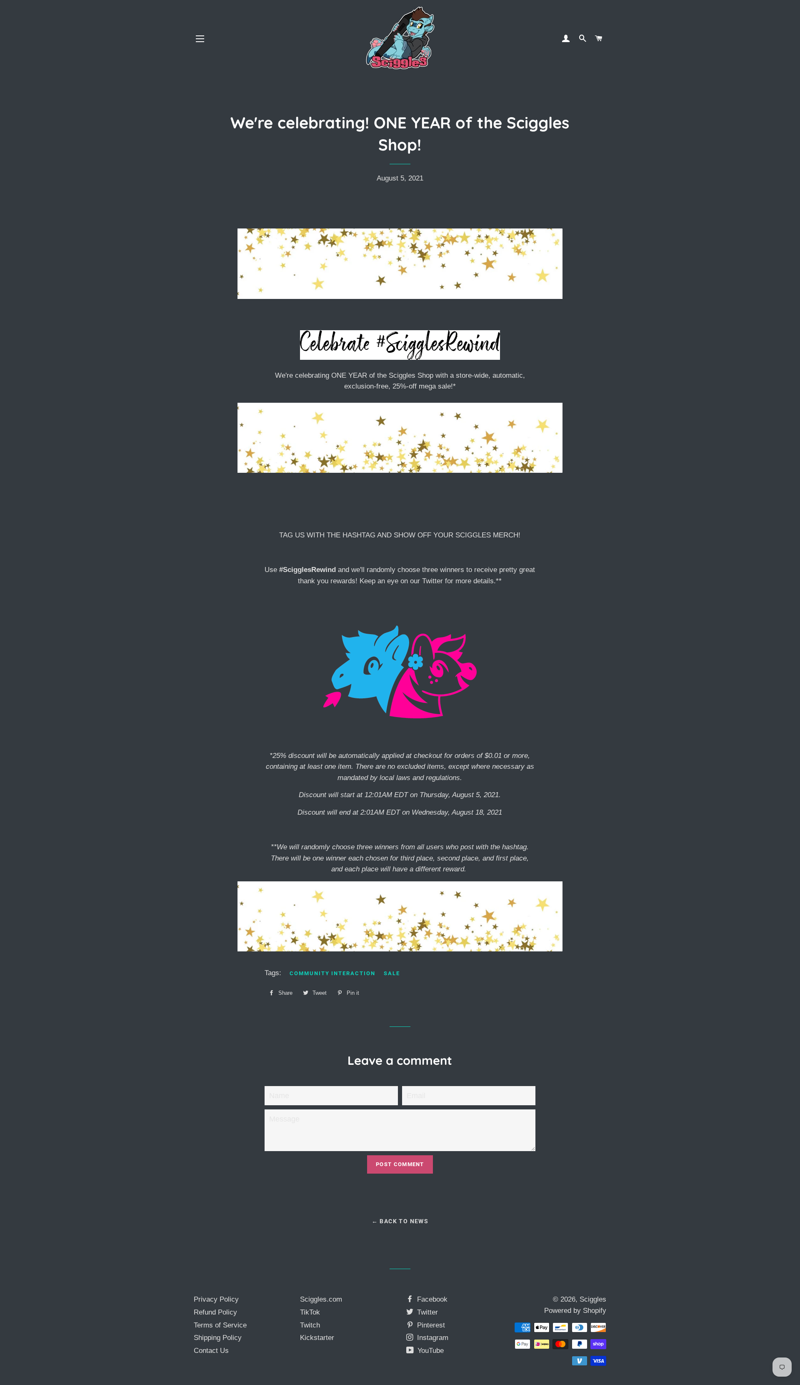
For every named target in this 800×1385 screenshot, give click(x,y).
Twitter (426, 1312)
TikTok (310, 1312)
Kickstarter (317, 1338)
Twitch (310, 1325)
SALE (392, 973)
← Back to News (400, 1221)
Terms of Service (220, 1325)
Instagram (431, 1338)
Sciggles (593, 1299)
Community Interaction (332, 973)
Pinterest (430, 1325)
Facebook (431, 1299)
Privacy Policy (216, 1299)
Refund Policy (215, 1312)
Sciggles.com (321, 1299)
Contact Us (211, 1351)
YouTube (429, 1351)
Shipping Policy (218, 1338)
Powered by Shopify (575, 1311)
